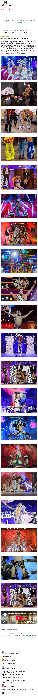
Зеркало (6, 13)
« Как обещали (6, 636)
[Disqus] (19, 672)
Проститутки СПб (19, 23)
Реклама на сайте (6, 9)
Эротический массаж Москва (25, 21)
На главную (16, 636)
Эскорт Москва (8, 21)
